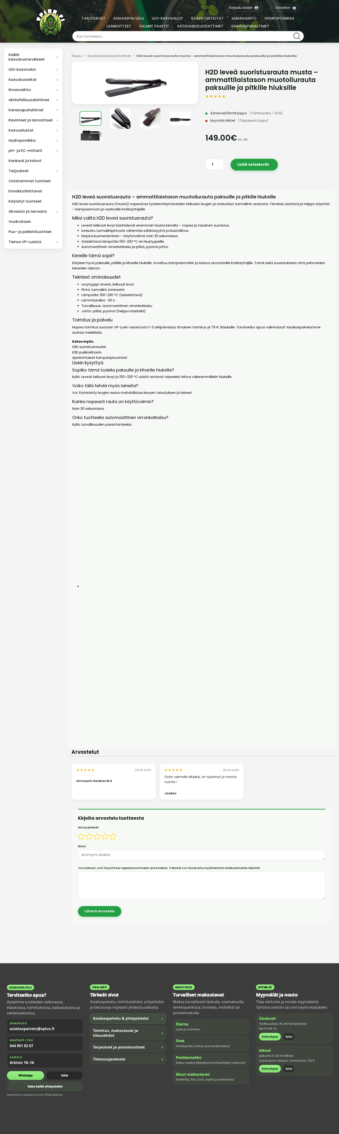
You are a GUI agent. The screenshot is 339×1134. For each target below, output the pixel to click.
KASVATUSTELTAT (207, 18)
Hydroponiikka (22, 140)
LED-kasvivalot (22, 69)
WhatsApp (25, 1075)
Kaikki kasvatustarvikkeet (27, 57)
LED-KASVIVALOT (167, 18)
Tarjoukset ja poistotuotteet (128, 1047)
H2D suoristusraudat (89, 347)
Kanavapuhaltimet (26, 110)
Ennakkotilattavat (25, 191)
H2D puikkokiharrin (87, 352)
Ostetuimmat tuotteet (30, 181)
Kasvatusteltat (23, 79)
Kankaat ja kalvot (25, 161)
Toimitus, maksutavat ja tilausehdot (128, 1033)
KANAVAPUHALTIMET (250, 26)
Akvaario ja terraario (28, 211)
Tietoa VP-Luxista (25, 242)
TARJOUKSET (93, 18)
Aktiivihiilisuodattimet (29, 100)
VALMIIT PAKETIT (154, 26)
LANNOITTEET (119, 26)
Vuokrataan (20, 221)
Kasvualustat (21, 130)
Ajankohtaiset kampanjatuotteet (99, 357)
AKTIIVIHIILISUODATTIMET (200, 26)
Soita (64, 1075)
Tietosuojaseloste (128, 1059)
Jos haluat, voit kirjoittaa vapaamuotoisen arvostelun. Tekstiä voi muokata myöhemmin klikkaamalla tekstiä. (169, 868)
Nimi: (82, 846)
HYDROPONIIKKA (279, 18)
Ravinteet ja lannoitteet (31, 120)
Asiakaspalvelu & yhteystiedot (128, 1018)
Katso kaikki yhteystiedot (45, 1086)
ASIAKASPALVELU (128, 18)
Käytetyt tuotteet (25, 201)
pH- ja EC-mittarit (25, 150)
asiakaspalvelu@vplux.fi (32, 1028)
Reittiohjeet (270, 1036)
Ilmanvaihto (20, 90)
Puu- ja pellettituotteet (30, 232)
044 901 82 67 (21, 1045)
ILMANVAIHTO (244, 18)
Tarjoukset (19, 171)
